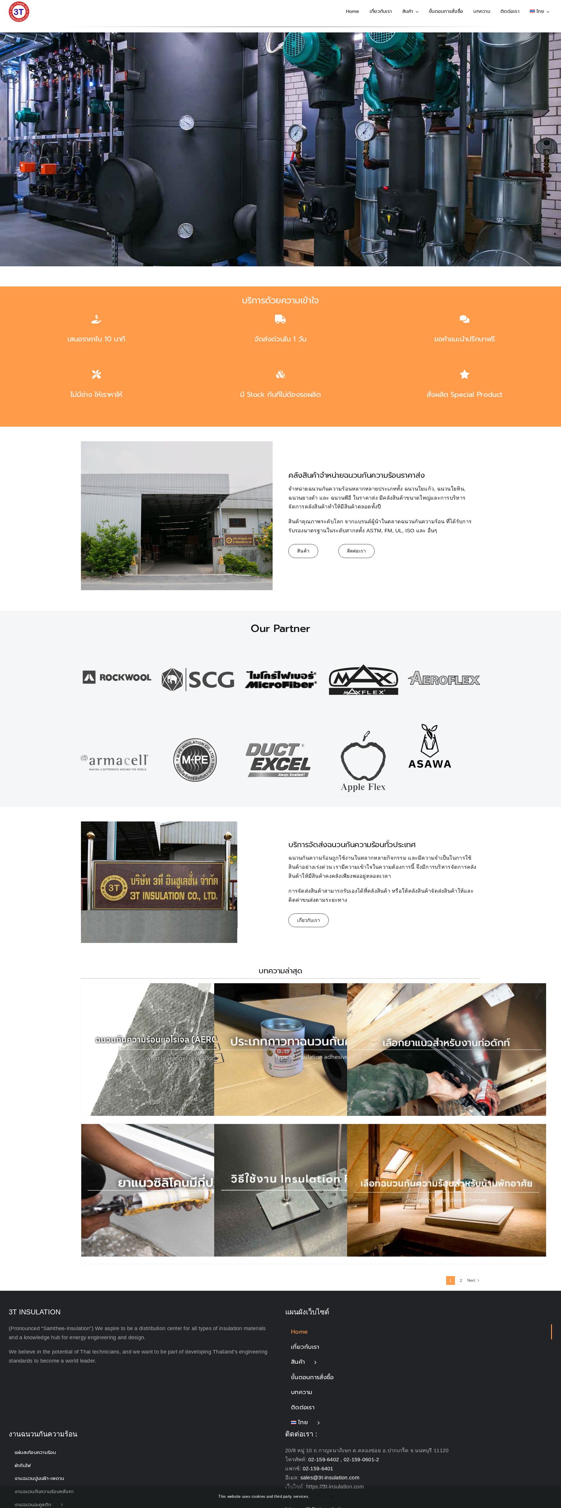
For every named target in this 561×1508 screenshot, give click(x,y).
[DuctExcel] (278, 726)
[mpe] (195, 726)
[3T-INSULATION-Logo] (19, 4)
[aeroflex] (444, 644)
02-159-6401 (318, 1469)
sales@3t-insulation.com (329, 1478)
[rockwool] (117, 644)
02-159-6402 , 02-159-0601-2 (343, 1460)
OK (330, 1496)
